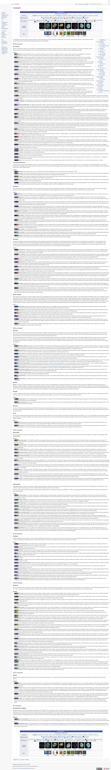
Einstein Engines (54, 17)
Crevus (65, 353)
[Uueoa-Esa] (62, 25)
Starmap (53, 15)
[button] (3, 53)
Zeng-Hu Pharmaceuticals (49, 18)
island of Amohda (43, 366)
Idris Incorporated (45, 17)
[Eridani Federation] (75, 25)
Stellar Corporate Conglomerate (65, 17)
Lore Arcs (65, 15)
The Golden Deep (98, 20)
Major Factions (24, 740)
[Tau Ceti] (48, 25)
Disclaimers (32, 768)
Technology (90, 15)
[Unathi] (62, 33)
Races (24, 34)
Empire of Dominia (50, 20)
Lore (19, 759)
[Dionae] (68, 33)
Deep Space (69, 15)
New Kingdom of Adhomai (71, 21)
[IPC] (78, 33)
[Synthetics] (84, 33)
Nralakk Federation (89, 20)
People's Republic (89, 345)
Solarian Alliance (32, 20)
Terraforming (95, 15)
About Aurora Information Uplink (23, 768)
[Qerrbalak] (88, 25)
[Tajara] (55, 33)
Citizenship (85, 15)
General (23, 15)
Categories (15, 759)
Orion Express (86, 17)
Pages (22, 759)
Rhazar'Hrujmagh (45, 402)
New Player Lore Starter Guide (61, 13)
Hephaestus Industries (59, 18)
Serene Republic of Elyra (79, 20)
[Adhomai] (68, 25)
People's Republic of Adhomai (41, 21)
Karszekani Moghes (81, 21)
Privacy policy (15, 768)
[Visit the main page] (6, 5)
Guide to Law (75, 15)
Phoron (50, 15)
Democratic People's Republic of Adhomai (56, 21)
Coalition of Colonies (60, 20)
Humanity (27, 759)
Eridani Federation (69, 20)
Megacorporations (23, 17)
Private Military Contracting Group (81, 18)
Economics (80, 15)
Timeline (46, 15)
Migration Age (27, 335)
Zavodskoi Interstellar (69, 18)
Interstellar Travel (41, 15)
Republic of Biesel (41, 20)
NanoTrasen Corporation (77, 17)
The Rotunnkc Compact (91, 21)
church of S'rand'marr (18, 351)
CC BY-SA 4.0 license (25, 766)
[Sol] (55, 25)
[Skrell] (47, 33)
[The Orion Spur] (42, 25)
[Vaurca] (73, 33)
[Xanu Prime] (81, 25)
